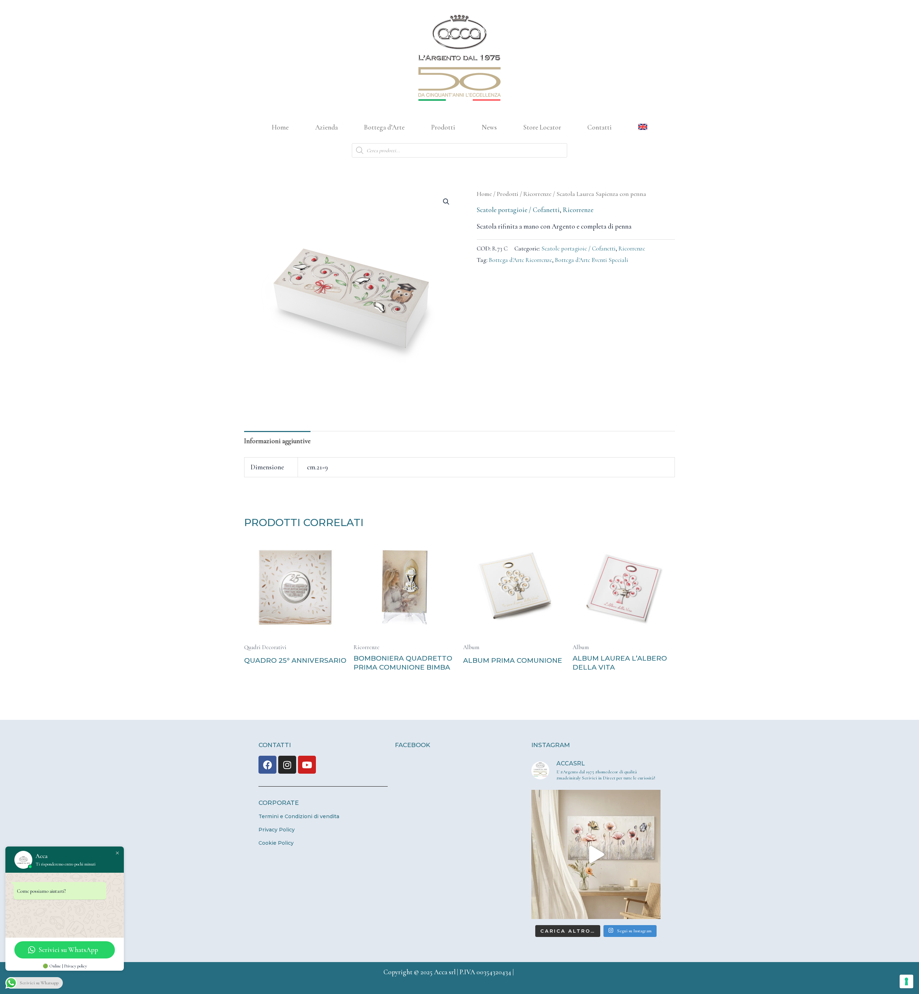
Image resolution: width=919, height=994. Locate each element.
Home (280, 127)
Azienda (326, 127)
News (489, 127)
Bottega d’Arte (384, 127)
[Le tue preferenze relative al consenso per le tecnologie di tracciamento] (906, 981)
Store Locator (542, 127)
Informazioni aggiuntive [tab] (277, 441)
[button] (446, 201)
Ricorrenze (537, 194)
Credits (525, 972)
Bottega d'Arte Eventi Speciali (591, 260)
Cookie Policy (276, 843)
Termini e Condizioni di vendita (298, 816)
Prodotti (443, 127)
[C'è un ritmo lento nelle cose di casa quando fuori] (596, 854)
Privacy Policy (276, 829)
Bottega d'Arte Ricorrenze (520, 260)
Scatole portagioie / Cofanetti (518, 210)
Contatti (599, 127)
